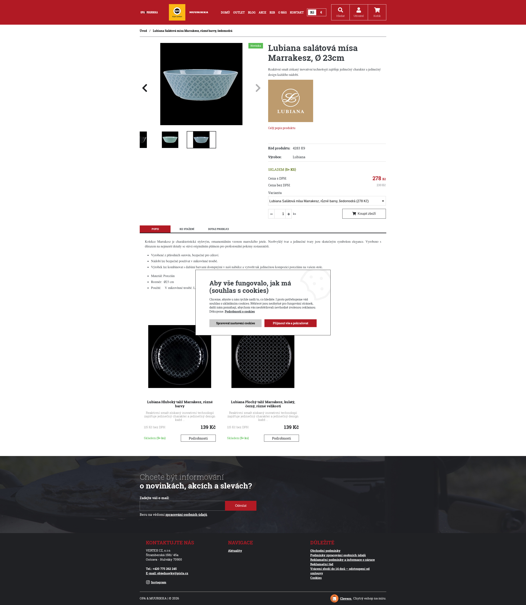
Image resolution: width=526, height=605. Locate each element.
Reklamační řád (321, 564)
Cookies (316, 578)
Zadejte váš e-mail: (154, 498)
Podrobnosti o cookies (240, 311)
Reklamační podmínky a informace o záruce (342, 560)
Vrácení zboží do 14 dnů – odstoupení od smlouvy (340, 571)
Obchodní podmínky (325, 550)
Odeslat (240, 505)
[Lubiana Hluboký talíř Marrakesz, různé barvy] (180, 386)
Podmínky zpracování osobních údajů (338, 555)
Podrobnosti (198, 438)
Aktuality (235, 550)
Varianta (275, 193)
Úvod (143, 31)
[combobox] (327, 201)
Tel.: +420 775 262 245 (161, 569)
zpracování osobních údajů (186, 514)
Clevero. (346, 598)
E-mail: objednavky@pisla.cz (167, 573)
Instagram (158, 582)
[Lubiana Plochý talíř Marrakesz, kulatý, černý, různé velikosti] (263, 386)
